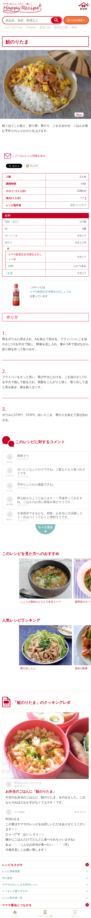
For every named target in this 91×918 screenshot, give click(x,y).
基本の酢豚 (81, 668)
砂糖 (10, 266)
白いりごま (11, 235)
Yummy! (31, 27)
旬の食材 (7, 878)
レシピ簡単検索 (11, 871)
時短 (74, 27)
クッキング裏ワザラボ (15, 891)
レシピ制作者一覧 (12, 897)
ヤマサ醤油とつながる (17, 905)
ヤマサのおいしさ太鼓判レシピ (20, 884)
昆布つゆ (45, 27)
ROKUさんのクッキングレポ (27, 782)
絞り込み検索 (75, 20)
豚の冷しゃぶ (28, 668)
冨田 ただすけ (78, 205)
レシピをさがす (12, 865)
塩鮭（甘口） (12, 221)
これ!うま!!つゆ (12, 27)
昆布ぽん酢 (61, 27)
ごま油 (8, 273)
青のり (8, 242)
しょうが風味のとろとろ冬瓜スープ (40, 601)
